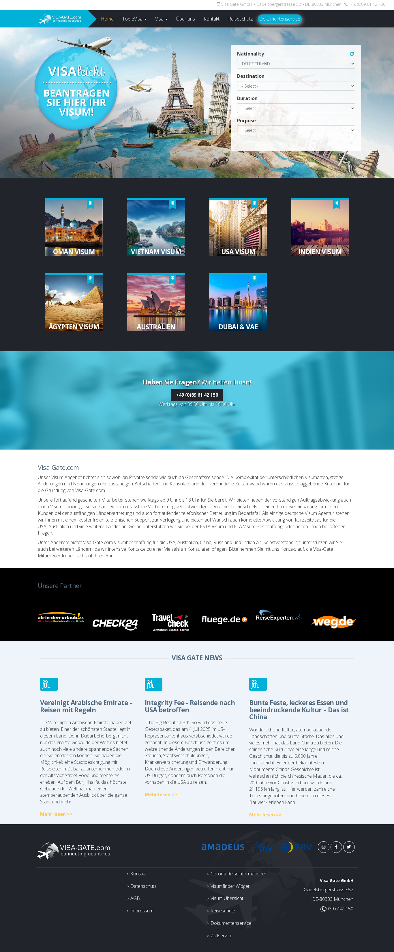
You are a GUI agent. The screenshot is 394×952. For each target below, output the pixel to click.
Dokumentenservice (279, 19)
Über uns (185, 19)
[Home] (44, 18)
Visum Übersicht (227, 898)
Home (107, 19)
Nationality (250, 54)
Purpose (246, 120)
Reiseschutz (240, 19)
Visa (160, 19)
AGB (135, 898)
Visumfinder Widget (230, 886)
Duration (247, 98)
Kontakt (211, 19)
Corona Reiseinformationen (239, 873)
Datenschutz (143, 886)
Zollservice (221, 935)
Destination (250, 76)
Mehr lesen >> (56, 814)
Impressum (141, 910)
